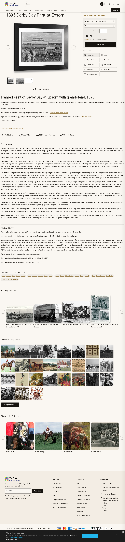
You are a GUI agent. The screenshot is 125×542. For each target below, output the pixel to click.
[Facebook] (106, 529)
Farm (13, 276)
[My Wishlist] (109, 4)
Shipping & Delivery (83, 495)
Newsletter (80, 512)
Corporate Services (59, 500)
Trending (49, 10)
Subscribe (37, 491)
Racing (50, 276)
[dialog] (62, 536)
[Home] (13, 4)
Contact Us (104, 479)
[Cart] (114, 4)
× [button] (123, 532)
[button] (42, 539)
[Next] (74, 47)
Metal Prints (81, 508)
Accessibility (81, 479)
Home (3, 276)
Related (23, 276)
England (77, 276)
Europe (62, 276)
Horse (45, 276)
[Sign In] (118, 4)
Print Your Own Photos (60, 504)
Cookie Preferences (83, 516)
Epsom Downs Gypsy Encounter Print (75, 324)
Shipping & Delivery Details (59, 113)
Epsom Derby (5, 128)
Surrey (81, 276)
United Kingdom (69, 276)
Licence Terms (82, 504)
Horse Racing (109, 276)
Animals (8, 276)
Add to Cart (100, 44)
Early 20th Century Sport (16, 128)
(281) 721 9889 (107, 483)
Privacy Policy (81, 487)
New (55, 10)
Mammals (40, 276)
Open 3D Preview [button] (43, 89)
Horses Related (68, 452)
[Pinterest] (110, 529)
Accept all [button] (90, 536)
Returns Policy (81, 491)
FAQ (78, 483)
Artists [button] (18, 10)
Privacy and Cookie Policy (16, 537)
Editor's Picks (38, 10)
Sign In (115, 10)
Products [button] (63, 10)
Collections (27, 10)
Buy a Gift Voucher (59, 508)
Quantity (96, 31)
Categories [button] (10, 10)
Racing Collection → (10, 405)
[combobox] (62, 4)
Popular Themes (100, 276)
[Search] (101, 4)
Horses (18, 276)
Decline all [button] (108, 536)
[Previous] (8, 47)
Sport (7, 279)
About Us (56, 479)
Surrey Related (96, 452)
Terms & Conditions (83, 500)
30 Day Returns (87, 117)
